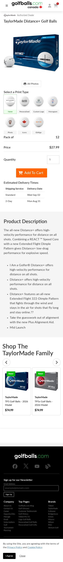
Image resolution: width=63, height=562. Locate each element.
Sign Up (9, 494)
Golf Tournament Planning (8, 527)
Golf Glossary (24, 508)
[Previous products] (6, 362)
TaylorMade (53, 508)
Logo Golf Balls (25, 519)
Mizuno (51, 519)
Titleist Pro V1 (24, 517)
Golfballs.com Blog (26, 506)
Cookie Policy (35, 547)
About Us (7, 506)
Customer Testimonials (28, 511)
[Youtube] (37, 468)
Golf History (23, 514)
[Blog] (48, 468)
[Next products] (57, 362)
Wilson (51, 522)
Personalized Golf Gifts (28, 525)
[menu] (7, 6)
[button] (49, 5)
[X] (26, 468)
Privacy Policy (14, 547)
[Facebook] (15, 468)
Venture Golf (53, 528)
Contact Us (8, 508)
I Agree (9, 556)
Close (22, 556)
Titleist (51, 506)
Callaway (51, 511)
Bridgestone (53, 514)
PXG (50, 525)
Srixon (50, 517)
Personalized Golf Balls (28, 522)
